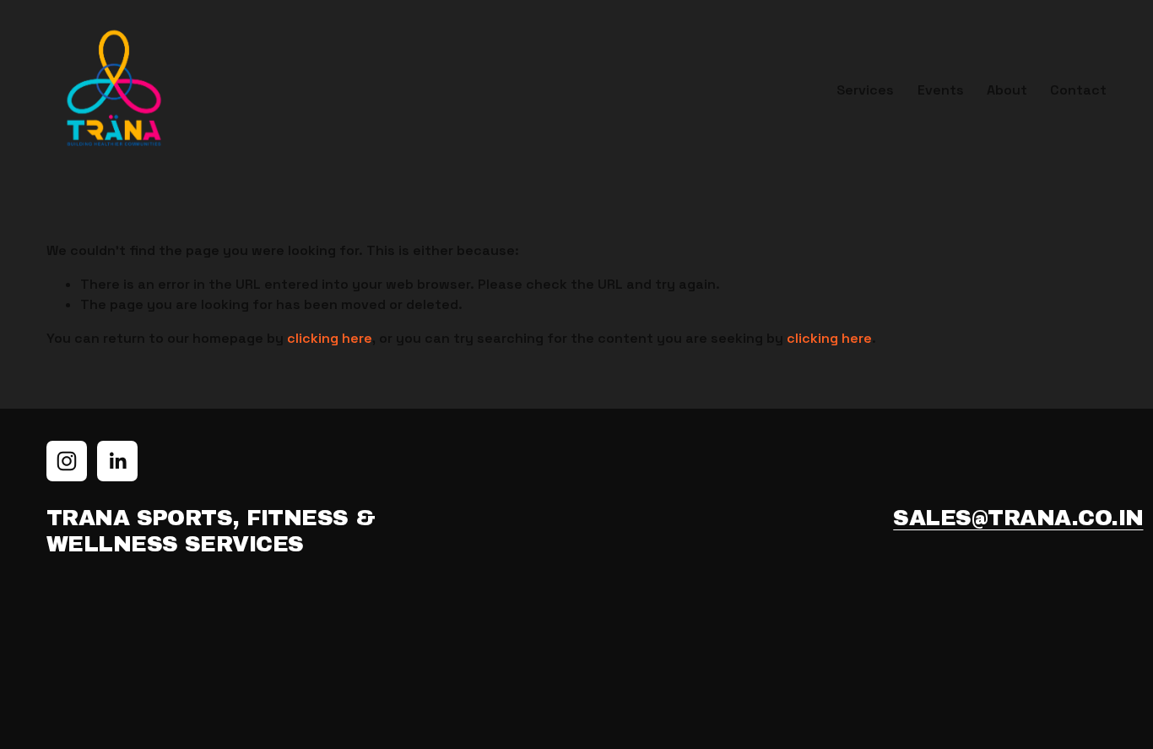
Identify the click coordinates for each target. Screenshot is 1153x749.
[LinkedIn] (117, 461)
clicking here (329, 338)
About (1007, 90)
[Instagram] (66, 461)
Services (865, 90)
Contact (1078, 90)
